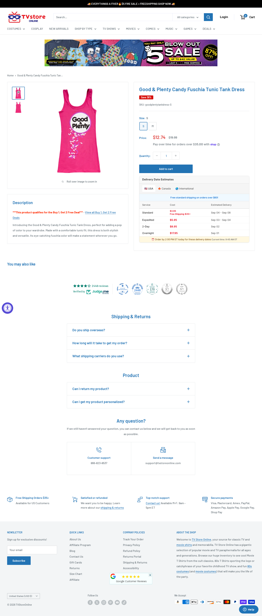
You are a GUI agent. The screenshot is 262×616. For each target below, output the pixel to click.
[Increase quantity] (175, 155)
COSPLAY (37, 28)
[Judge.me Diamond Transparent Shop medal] (122, 289)
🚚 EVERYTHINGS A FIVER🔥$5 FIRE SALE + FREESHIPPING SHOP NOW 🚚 (131, 3)
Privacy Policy (131, 545)
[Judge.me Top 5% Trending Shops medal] (181, 289)
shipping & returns (112, 507)
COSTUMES (14, 28)
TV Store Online (201, 539)
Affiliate (74, 579)
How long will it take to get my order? (99, 343)
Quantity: (145, 155)
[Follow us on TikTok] (124, 602)
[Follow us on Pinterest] (110, 602)
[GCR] (113, 576)
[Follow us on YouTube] (117, 602)
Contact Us (76, 556)
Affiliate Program (80, 545)
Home (10, 75)
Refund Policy (131, 550)
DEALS (207, 28)
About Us (75, 539)
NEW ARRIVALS (58, 28)
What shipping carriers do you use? (98, 356)
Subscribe (18, 560)
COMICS (150, 28)
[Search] (208, 17)
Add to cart (166, 168)
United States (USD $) (20, 595)
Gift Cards (76, 562)
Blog (72, 550)
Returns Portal (132, 556)
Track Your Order (133, 539)
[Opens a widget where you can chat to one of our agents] (248, 609)
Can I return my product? (90, 389)
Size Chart (76, 573)
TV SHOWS (109, 28)
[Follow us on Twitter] (96, 602)
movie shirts (184, 544)
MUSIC (169, 28)
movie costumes (206, 571)
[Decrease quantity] (157, 155)
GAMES (188, 28)
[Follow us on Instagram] (103, 602)
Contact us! (153, 503)
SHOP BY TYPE (84, 28)
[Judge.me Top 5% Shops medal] (167, 289)
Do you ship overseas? (88, 330)
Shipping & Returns (135, 562)
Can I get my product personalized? (98, 402)
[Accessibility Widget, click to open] (7, 308)
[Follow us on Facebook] (90, 602)
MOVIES (131, 28)
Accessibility (131, 568)
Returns (75, 568)
